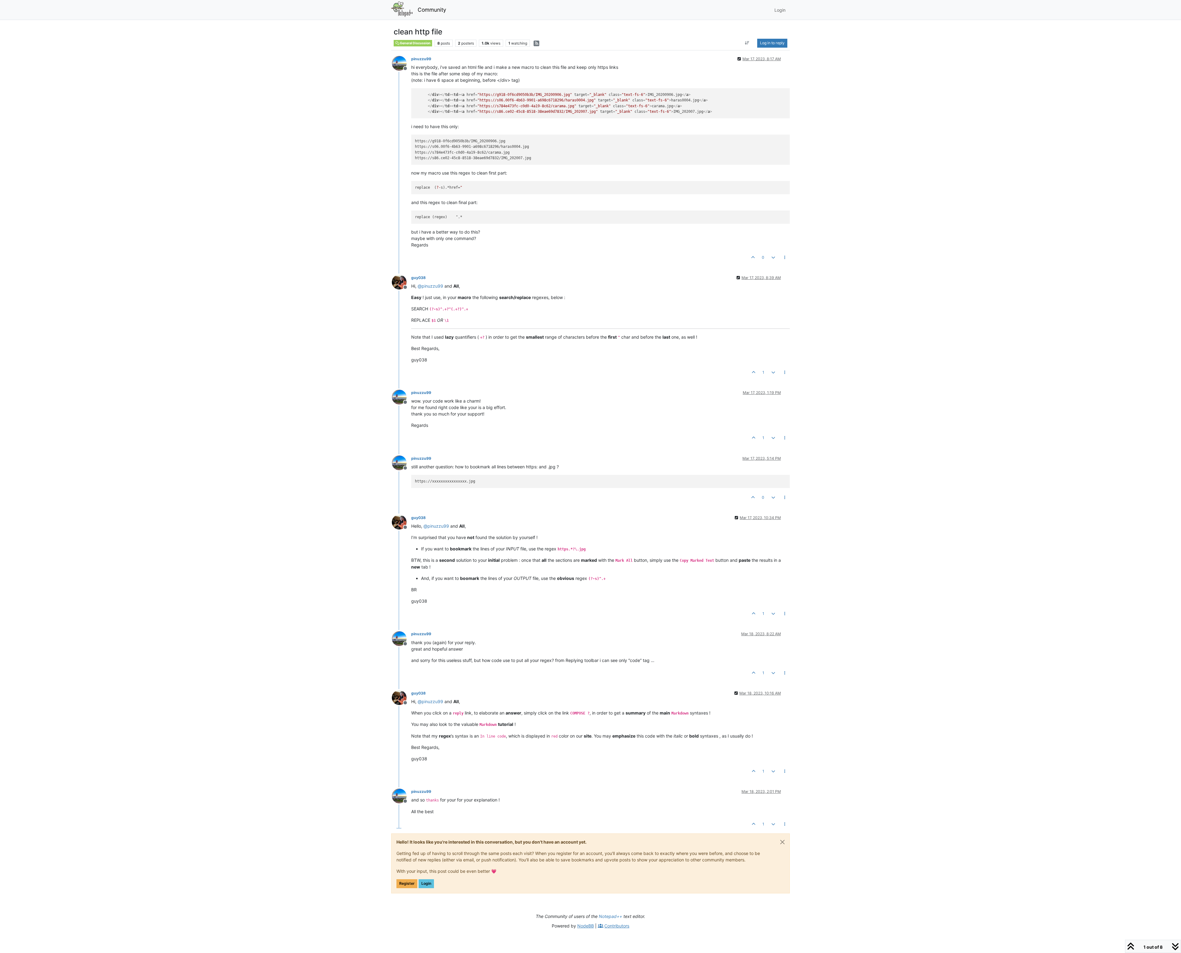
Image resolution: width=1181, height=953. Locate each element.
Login (426, 883)
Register (407, 883)
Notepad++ (610, 916)
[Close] (782, 842)
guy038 (418, 277)
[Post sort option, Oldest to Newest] (747, 43)
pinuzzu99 (421, 59)
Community (432, 9)
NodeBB (585, 925)
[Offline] (401, 62)
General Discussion (415, 43)
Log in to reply (772, 43)
